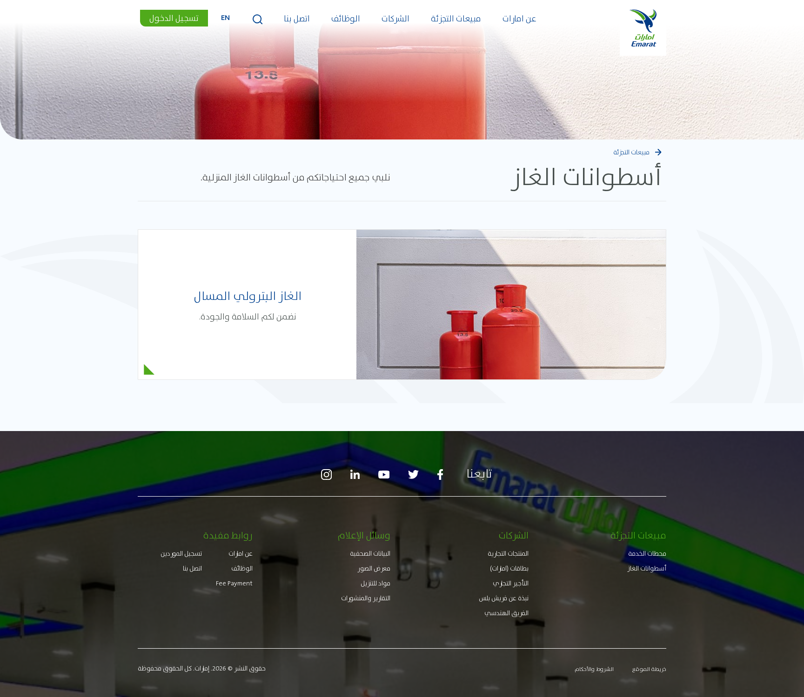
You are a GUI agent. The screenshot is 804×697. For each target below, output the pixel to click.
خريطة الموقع (649, 669)
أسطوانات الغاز (646, 568)
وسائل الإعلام (364, 535)
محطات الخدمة (647, 553)
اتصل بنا (297, 18)
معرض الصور (373, 568)
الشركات (395, 18)
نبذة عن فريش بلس (504, 598)
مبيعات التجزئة (456, 18)
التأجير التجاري (511, 583)
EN (225, 18)
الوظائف (345, 18)
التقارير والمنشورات (365, 598)
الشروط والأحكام (594, 669)
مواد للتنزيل (375, 583)
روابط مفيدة (228, 535)
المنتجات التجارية (508, 553)
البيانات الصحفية (370, 553)
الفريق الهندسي (506, 613)
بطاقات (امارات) (509, 568)
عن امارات (519, 18)
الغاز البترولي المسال (248, 296)
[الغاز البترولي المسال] (511, 304)
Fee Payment (234, 583)
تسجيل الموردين (181, 553)
